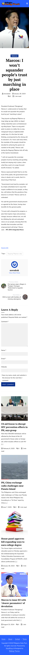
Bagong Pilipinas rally (15, 254)
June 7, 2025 (7, 507)
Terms (25, 639)
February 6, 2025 (9, 448)
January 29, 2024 (20, 94)
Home (3, 639)
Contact (17, 639)
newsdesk (7, 94)
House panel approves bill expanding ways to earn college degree (12, 541)
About (10, 639)
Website (4, 367)
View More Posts (14, 273)
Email (3, 359)
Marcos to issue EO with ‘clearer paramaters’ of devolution (13, 603)
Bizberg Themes (14, 651)
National (14, 56)
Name (3, 350)
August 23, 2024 (9, 624)
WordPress (9, 648)
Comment (4, 322)
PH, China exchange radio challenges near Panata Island (12, 485)
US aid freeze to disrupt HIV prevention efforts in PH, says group (14, 427)
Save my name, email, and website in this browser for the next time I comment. (14, 377)
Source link (4, 248)
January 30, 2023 (9, 566)
